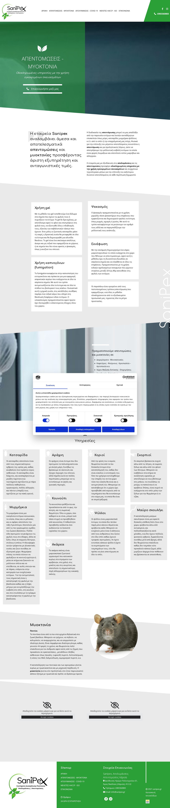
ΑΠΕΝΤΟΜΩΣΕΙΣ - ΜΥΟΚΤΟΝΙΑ (61, 11)
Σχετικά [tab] (120, 385)
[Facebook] (162, 8)
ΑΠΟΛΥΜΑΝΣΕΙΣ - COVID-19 (87, 11)
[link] (47, 705)
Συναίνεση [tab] (50, 385)
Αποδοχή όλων (118, 429)
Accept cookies (47, 717)
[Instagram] (167, 8)
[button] (42, 89)
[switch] (72, 420)
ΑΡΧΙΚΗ (44, 11)
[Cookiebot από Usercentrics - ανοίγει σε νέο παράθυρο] (124, 377)
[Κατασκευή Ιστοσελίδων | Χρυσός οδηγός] (156, 801)
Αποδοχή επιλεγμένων (85, 429)
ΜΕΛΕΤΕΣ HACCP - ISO (108, 11)
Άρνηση (52, 429)
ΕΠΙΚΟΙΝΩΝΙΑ (124, 11)
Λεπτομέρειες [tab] (85, 385)
